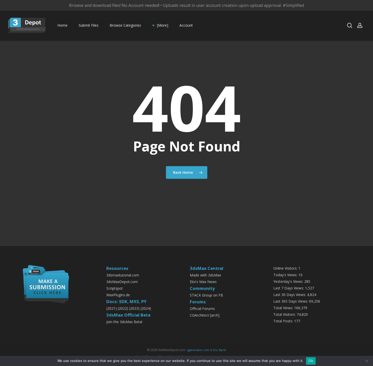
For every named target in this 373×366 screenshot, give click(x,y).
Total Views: (283, 307)
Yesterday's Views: (288, 281)
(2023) (134, 308)
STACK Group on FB (206, 295)
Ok (311, 361)
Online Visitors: (285, 268)
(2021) (111, 308)
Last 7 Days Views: (289, 288)
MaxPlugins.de (118, 294)
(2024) (146, 308)
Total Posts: (283, 321)
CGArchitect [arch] (204, 315)
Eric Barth (219, 350)
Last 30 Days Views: (290, 294)
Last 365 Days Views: (291, 301)
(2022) (123, 308)
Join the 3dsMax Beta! (124, 321)
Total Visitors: (285, 314)
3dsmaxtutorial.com (122, 275)
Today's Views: (285, 274)
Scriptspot (114, 288)
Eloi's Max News (203, 281)
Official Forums (202, 308)
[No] (366, 360)
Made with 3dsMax (205, 275)
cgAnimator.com (198, 350)
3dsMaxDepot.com (122, 281)
